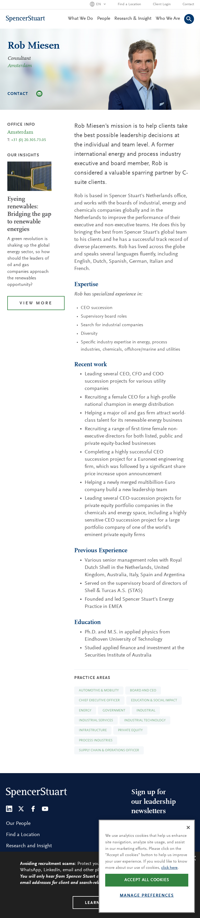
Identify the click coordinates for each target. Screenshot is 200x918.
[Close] (188, 827)
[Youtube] (45, 809)
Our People (18, 823)
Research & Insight (133, 18)
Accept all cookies (146, 880)
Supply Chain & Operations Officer (109, 750)
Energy (85, 710)
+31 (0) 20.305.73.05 (28, 140)
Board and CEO (143, 690)
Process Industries (96, 740)
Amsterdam (20, 65)
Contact (188, 4)
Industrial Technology (145, 720)
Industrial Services (96, 720)
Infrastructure (93, 730)
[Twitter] (21, 809)
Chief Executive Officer (99, 700)
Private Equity (130, 730)
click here (169, 868)
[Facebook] (33, 809)
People (103, 18)
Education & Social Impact (154, 700)
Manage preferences (147, 896)
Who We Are (168, 18)
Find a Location (129, 4)
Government (114, 710)
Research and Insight (29, 846)
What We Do (80, 18)
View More (36, 303)
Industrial (145, 710)
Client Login (162, 4)
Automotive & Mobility (99, 690)
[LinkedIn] (9, 809)
